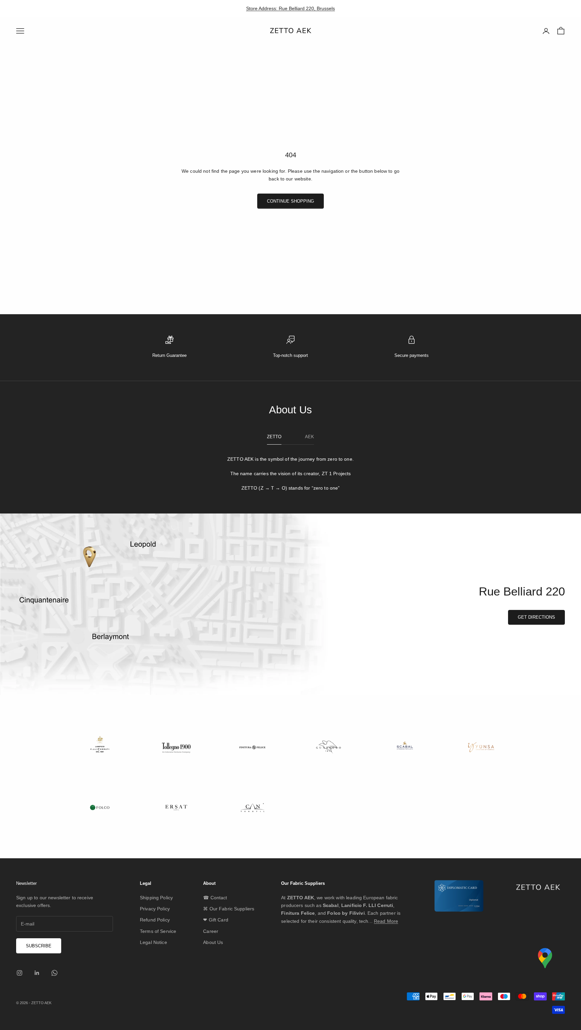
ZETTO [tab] (274, 436)
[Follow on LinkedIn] (37, 973)
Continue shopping (290, 201)
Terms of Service (158, 931)
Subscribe (38, 945)
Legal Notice (153, 942)
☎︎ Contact (215, 897)
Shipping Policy (156, 897)
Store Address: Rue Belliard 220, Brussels (290, 8)
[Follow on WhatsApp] (54, 973)
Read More (386, 921)
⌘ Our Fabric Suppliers (228, 908)
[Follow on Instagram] (19, 973)
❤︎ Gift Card (215, 919)
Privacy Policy (155, 908)
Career (210, 931)
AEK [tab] (309, 436)
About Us (213, 942)
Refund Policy (155, 919)
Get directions (536, 617)
